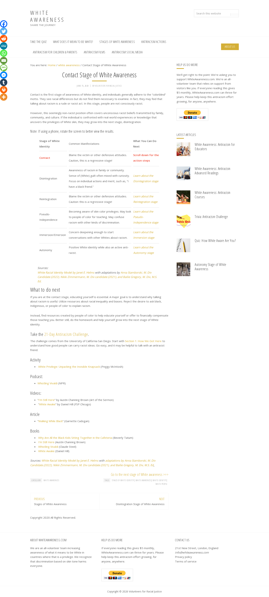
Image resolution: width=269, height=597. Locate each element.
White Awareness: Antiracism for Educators (215, 146)
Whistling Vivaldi (47, 383)
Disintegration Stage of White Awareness (140, 504)
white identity (159, 480)
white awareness (51, 480)
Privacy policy (183, 557)
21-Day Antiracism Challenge (66, 334)
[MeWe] (3, 46)
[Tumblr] (3, 82)
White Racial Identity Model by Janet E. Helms (66, 272)
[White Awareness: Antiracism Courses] (183, 197)
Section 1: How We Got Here (143, 341)
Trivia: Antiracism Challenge (211, 216)
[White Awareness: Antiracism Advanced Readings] (183, 173)
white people (161, 484)
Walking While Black (50, 421)
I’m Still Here (46, 400)
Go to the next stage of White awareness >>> (140, 474)
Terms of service (186, 561)
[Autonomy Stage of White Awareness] (183, 269)
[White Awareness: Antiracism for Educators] (183, 149)
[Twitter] (3, 31)
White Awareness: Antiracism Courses (212, 194)
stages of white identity (123, 480)
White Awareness (47, 16)
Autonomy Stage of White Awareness (210, 266)
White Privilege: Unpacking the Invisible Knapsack (69, 366)
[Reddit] (3, 38)
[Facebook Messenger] (3, 75)
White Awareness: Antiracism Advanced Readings (212, 170)
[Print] (3, 89)
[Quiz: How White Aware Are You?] (183, 245)
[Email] (3, 60)
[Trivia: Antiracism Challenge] (183, 222)
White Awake (47, 404)
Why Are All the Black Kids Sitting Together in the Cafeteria (75, 437)
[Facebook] (3, 24)
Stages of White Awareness (50, 504)
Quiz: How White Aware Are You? (215, 240)
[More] (3, 97)
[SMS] (3, 67)
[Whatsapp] (3, 53)
